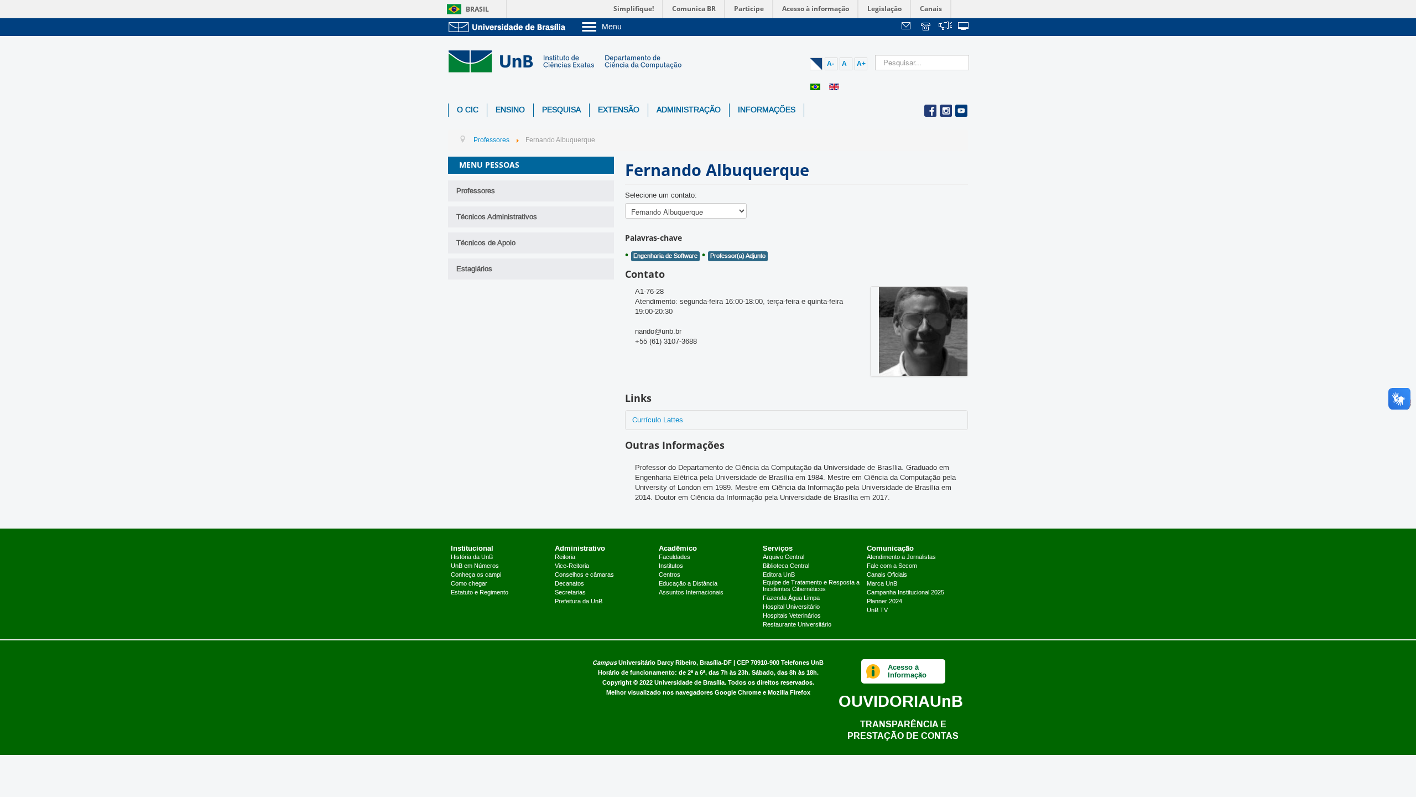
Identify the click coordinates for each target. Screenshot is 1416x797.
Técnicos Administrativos (496, 217)
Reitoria (565, 557)
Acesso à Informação (907, 671)
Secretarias (570, 592)
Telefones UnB (802, 663)
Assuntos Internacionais (691, 592)
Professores (475, 191)
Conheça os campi (476, 575)
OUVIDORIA (901, 701)
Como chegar (469, 584)
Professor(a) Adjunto (738, 256)
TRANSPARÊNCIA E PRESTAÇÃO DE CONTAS (903, 730)
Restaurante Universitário (797, 625)
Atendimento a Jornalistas (901, 557)
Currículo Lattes (657, 420)
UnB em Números (475, 566)
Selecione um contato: (661, 195)
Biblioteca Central (786, 566)
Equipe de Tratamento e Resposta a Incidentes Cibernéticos (811, 586)
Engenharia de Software (665, 256)
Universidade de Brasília (689, 683)
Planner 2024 (884, 601)
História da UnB (472, 557)
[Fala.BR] (945, 27)
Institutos (671, 566)
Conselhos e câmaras (584, 575)
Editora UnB (779, 575)
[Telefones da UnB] (926, 27)
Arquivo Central (783, 557)
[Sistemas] (964, 27)
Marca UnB (882, 584)
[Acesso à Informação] (873, 671)
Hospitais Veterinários (792, 616)
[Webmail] (907, 27)
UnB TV (877, 610)
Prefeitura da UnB (578, 601)
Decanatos (569, 584)
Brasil (477, 9)
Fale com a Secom (892, 566)
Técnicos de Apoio (486, 243)
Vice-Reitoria (572, 566)
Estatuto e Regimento (479, 592)
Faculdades (674, 557)
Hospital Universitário (791, 607)
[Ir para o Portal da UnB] (509, 27)
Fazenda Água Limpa (791, 598)
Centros (669, 575)
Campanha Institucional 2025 (905, 592)
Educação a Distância (688, 584)
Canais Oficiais (887, 575)
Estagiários (474, 269)
